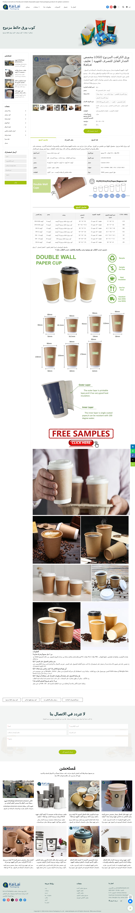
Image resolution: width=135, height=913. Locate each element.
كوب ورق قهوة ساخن (31, 700)
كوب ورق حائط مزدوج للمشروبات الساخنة (74, 700)
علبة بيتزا (7, 139)
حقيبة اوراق (8, 127)
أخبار (46, 900)
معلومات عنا (47, 7)
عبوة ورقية (7, 119)
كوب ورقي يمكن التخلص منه (51, 700)
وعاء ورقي (7, 111)
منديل (6, 143)
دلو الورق (7, 123)
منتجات (35, 7)
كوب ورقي (19, 33)
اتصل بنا (73, 7)
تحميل (65, 7)
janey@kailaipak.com (122, 888)
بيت (46, 888)
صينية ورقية (8, 135)
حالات (46, 898)
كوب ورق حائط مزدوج (9, 33)
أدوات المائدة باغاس (10, 131)
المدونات (57, 7)
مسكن (28, 7)
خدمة (46, 893)
